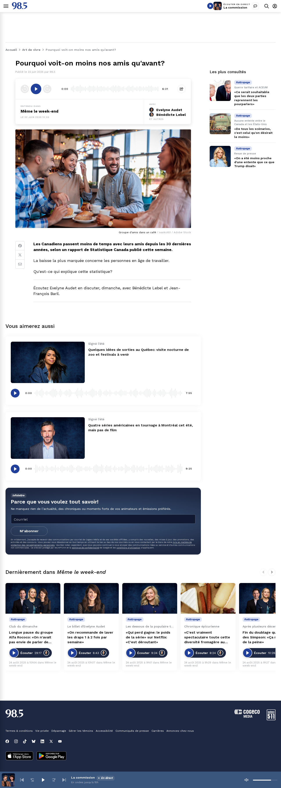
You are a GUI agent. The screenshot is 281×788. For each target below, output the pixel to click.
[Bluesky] (33, 741)
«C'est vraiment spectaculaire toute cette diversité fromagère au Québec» (207, 637)
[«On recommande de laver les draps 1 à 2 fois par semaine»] (91, 598)
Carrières (157, 730)
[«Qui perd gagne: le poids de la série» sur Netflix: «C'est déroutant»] (149, 598)
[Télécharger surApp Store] (19, 756)
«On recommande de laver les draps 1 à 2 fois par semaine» (90, 637)
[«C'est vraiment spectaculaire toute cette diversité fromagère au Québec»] (208, 598)
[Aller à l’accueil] (19, 8)
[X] (51, 741)
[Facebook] (20, 245)
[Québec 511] (271, 719)
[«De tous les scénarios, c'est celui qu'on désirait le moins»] (220, 123)
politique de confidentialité (85, 547)
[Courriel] (20, 264)
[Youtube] (60, 741)
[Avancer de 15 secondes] (47, 89)
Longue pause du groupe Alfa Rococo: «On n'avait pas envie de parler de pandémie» (31, 637)
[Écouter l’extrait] (36, 89)
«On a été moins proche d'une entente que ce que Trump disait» (254, 162)
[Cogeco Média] (247, 716)
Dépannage (58, 730)
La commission (235, 7)
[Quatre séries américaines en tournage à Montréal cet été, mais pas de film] (48, 438)
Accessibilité (104, 730)
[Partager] (181, 89)
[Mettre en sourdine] (246, 780)
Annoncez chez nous (180, 730)
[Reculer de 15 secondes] (25, 89)
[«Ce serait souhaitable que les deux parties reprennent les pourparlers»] (220, 90)
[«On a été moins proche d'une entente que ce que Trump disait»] (220, 156)
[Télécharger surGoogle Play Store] (51, 756)
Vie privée (42, 730)
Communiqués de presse (132, 730)
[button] (22, 780)
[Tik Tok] (25, 741)
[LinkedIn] (42, 741)
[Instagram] (16, 741)
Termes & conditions (19, 730)
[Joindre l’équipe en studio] (255, 6)
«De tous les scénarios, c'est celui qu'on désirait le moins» (253, 132)
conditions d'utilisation (128, 547)
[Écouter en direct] (210, 5)
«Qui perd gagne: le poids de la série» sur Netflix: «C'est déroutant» (148, 637)
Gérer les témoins (81, 730)
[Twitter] (20, 255)
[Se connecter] (274, 6)
